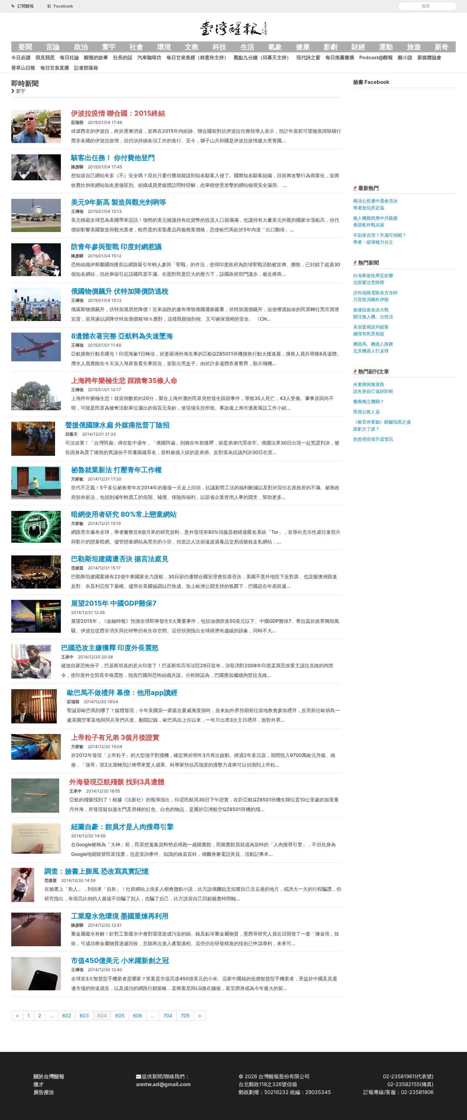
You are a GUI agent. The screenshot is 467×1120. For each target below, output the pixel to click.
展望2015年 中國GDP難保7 (114, 603)
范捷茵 (77, 567)
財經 (358, 47)
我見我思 (45, 57)
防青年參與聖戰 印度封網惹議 (116, 247)
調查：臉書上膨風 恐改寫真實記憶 (96, 871)
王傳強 (77, 211)
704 (167, 1015)
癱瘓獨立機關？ (368, 401)
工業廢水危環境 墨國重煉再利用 (120, 916)
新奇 (442, 47)
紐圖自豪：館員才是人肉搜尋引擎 (122, 827)
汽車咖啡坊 (149, 57)
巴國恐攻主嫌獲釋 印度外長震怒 (110, 648)
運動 (386, 47)
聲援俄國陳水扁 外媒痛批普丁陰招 (117, 425)
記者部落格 (86, 67)
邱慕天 (71, 434)
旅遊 (414, 47)
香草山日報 (23, 67)
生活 (247, 47)
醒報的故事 (96, 57)
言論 (53, 47)
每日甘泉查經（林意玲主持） (197, 57)
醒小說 (405, 57)
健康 (303, 47)
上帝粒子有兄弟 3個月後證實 (115, 737)
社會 (136, 47)
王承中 (67, 656)
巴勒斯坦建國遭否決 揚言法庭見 (120, 559)
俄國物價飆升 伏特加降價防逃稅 (120, 291)
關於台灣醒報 (49, 1076)
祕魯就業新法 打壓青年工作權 (116, 470)
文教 (192, 47)
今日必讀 (20, 57)
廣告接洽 (44, 1092)
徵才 (39, 1084)
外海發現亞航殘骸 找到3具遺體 (116, 782)
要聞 (25, 47)
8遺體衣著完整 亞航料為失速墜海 (122, 336)
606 (137, 1015)
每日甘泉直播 (54, 67)
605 (119, 1015)
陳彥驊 (77, 166)
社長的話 (122, 57)
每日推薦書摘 (339, 57)
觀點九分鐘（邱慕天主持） (262, 57)
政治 (81, 47)
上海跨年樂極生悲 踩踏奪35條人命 (124, 380)
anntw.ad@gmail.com (163, 1084)
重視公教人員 (366, 411)
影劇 (330, 47)
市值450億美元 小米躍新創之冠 (120, 960)
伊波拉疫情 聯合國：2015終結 (118, 113)
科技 (219, 47)
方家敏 (77, 478)
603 (84, 1015)
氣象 (275, 47)
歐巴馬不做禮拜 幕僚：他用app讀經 (122, 692)
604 (102, 1015)
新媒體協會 (429, 57)
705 (185, 1015)
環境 (164, 47)
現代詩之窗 (308, 57)
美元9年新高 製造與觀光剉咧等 (118, 202)
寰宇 (109, 47)
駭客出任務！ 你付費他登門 (113, 158)
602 (66, 1015)
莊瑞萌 (77, 122)
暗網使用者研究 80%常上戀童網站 (124, 514)
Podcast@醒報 (376, 57)
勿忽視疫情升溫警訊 (373, 439)
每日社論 (69, 57)
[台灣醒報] (233, 27)
